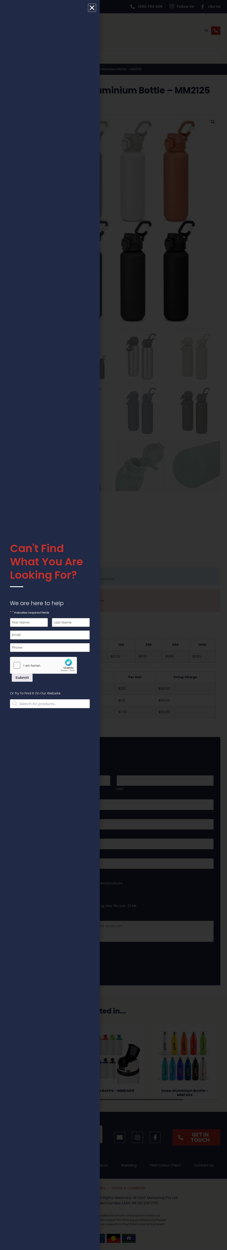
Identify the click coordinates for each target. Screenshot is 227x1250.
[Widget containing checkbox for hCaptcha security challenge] (43, 665)
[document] (113, 625)
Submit (22, 677)
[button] (92, 7)
